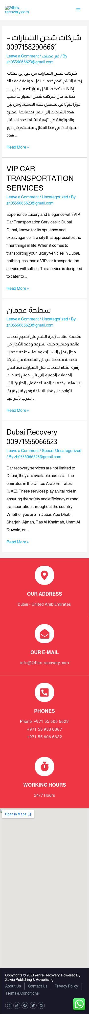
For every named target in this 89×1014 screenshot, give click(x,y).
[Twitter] (33, 1005)
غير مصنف (51, 56)
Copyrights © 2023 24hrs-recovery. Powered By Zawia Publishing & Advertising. (42, 977)
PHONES (44, 711)
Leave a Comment (22, 56)
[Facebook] (25, 1005)
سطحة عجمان (28, 310)
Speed (47, 450)
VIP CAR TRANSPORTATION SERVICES (40, 178)
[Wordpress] (41, 1005)
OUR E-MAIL (44, 652)
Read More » (17, 147)
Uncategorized (55, 197)
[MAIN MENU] (78, 9)
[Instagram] (8, 1005)
